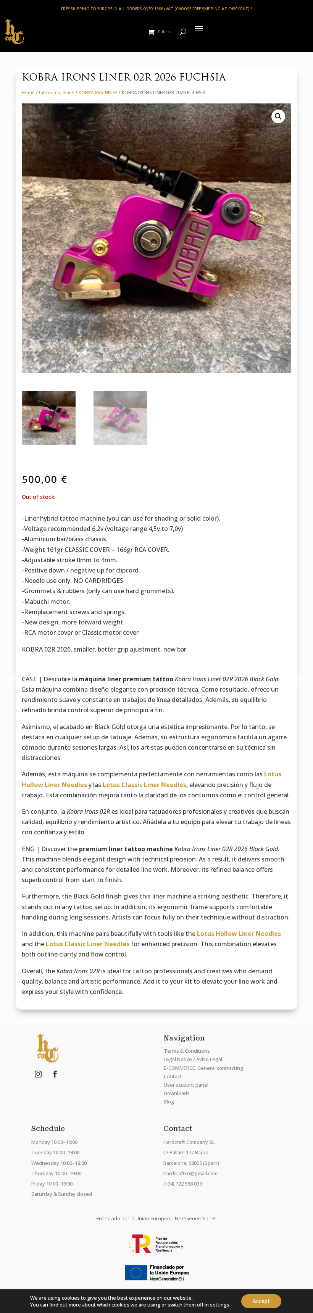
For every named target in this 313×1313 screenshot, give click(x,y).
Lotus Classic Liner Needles (144, 785)
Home (28, 92)
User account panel (186, 1084)
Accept (261, 1301)
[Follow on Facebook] (55, 1074)
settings (219, 1304)
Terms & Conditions (187, 1050)
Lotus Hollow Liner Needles (239, 933)
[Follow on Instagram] (38, 1074)
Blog (169, 1101)
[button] (278, 116)
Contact (173, 1076)
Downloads (177, 1093)
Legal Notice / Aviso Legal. (193, 1059)
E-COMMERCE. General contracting (203, 1068)
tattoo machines (56, 92)
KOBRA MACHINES (98, 92)
